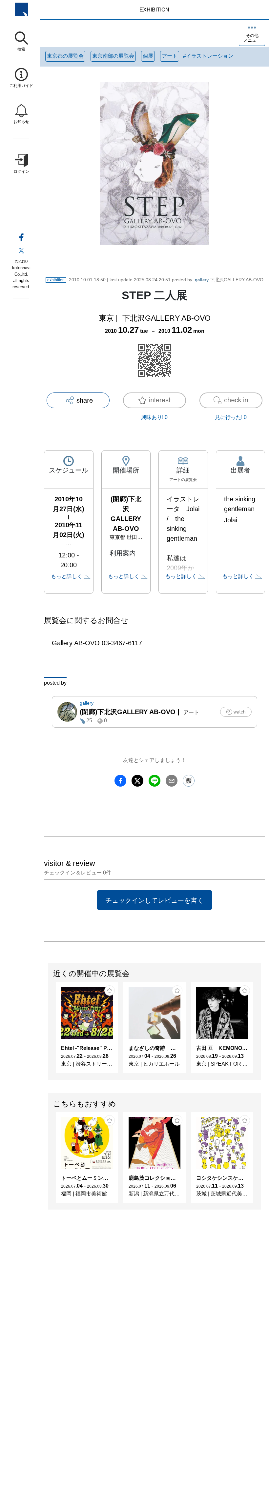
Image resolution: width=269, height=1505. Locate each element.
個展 (148, 56)
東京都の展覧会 (65, 56)
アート (169, 56)
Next (261, 1031)
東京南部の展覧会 (113, 56)
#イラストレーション (208, 56)
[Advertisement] (154, 1319)
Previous (48, 1031)
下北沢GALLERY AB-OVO (229, 279)
